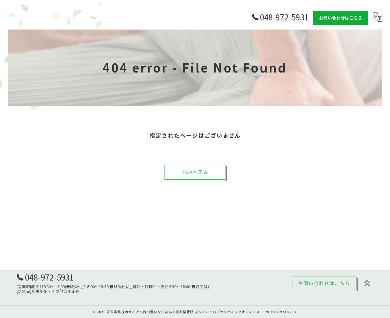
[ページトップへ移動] (367, 283)
